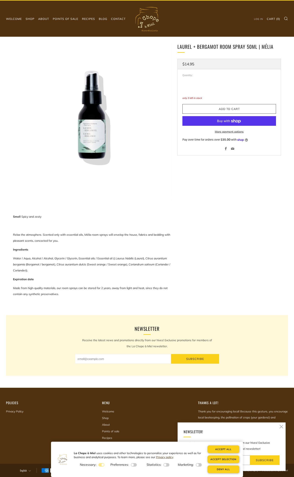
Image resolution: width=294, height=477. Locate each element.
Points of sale (65, 19)
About (43, 19)
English (23, 470)
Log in (258, 18)
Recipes (88, 19)
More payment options (229, 132)
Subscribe (195, 359)
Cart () (273, 19)
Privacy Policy (14, 411)
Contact (118, 19)
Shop (30, 19)
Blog (103, 19)
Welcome (14, 19)
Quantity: (187, 75)
